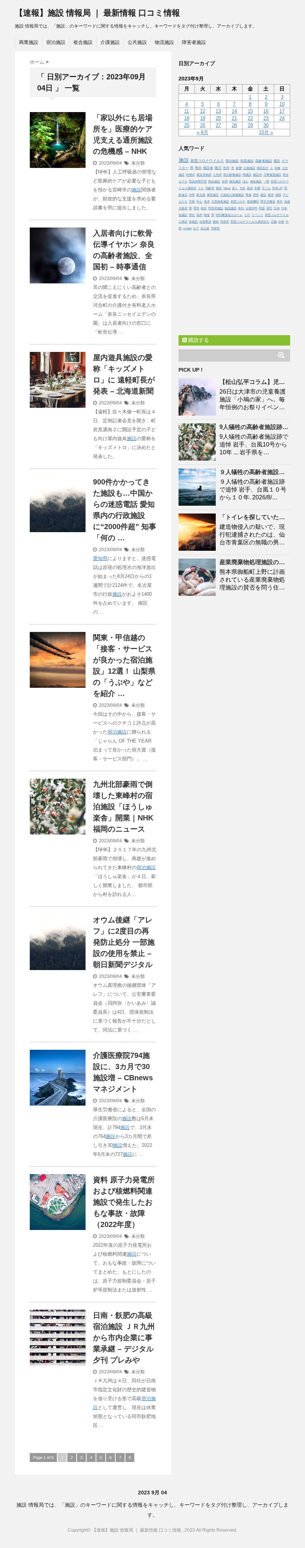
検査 (207, 215)
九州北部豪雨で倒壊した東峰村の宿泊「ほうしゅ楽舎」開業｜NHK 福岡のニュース (123, 806)
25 (186, 125)
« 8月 (202, 132)
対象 (277, 168)
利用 (257, 188)
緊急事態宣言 (198, 181)
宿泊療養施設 (232, 175)
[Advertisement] (234, 281)
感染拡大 (263, 168)
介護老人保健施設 (232, 195)
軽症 (204, 208)
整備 (248, 195)
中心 (199, 201)
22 (250, 118)
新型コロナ (238, 201)
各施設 (183, 215)
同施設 (247, 175)
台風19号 (251, 208)
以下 (196, 228)
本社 (241, 208)
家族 (287, 201)
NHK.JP (277, 188)
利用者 (190, 175)
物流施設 (164, 42)
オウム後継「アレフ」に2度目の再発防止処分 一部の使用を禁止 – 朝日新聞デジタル (124, 942)
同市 (196, 208)
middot (187, 228)
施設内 (257, 175)
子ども (266, 188)
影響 (239, 168)
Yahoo (227, 188)
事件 (280, 201)
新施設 (193, 221)
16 (266, 111)
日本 (284, 208)
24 (282, 118)
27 (218, 125)
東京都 (200, 195)
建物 (216, 221)
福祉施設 (256, 181)
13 (218, 111)
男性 (256, 195)
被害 (271, 195)
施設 (136, 190)
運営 (269, 208)
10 (282, 104)
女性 (192, 195)
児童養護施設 (272, 175)
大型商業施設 (220, 201)
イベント (257, 215)
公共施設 (137, 42)
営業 (192, 201)
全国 (225, 181)
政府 (250, 188)
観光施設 (214, 181)
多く (235, 188)
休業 (281, 221)
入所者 (217, 175)
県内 (198, 168)
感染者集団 (203, 175)
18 (186, 118)
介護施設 (110, 42)
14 (234, 111)
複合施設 (83, 42)
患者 (207, 201)
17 (282, 111)
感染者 (208, 168)
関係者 (224, 221)
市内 (226, 168)
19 (202, 118)
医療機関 (253, 201)
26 (202, 125)
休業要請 (205, 221)
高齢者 (209, 188)
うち (201, 188)
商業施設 (28, 42)
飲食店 (183, 195)
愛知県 (100, 558)
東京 (286, 175)
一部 (266, 181)
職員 (218, 168)
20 (218, 118)
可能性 (215, 228)
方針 (242, 188)
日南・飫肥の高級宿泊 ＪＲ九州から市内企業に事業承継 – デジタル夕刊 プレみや (124, 1337)
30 (266, 125)
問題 (262, 208)
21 (234, 118)
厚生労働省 (267, 201)
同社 (192, 215)
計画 (277, 208)
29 (250, 125)
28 (234, 125)
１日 (247, 215)
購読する (198, 340)
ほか (245, 181)
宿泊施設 (55, 42)
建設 (263, 195)
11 (186, 111)
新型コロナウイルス (207, 161)
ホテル (183, 181)
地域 (219, 188)
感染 (276, 161)
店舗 (274, 221)
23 (266, 118)
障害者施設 (194, 42)
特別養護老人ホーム (229, 215)
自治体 (204, 228)
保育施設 (213, 195)
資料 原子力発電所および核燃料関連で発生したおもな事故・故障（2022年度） (124, 1202)
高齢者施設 (263, 161)
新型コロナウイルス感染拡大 (250, 221)
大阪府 (183, 208)
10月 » (266, 132)
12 (202, 111)
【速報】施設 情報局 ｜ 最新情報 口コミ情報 (97, 13)
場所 (199, 215)
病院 (278, 195)
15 (250, 111)
